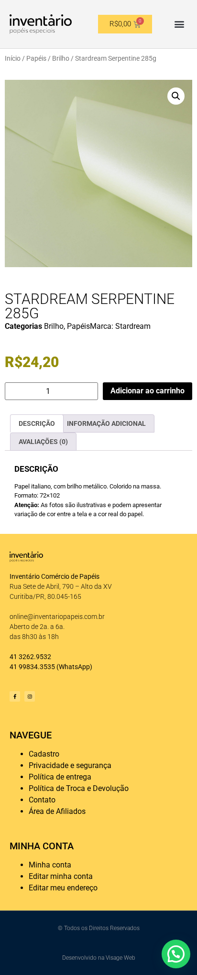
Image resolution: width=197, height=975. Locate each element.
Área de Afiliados (57, 811)
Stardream (133, 326)
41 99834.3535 (32, 667)
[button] (179, 24)
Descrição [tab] (37, 423)
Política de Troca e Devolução (79, 788)
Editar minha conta (61, 876)
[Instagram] (29, 696)
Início (13, 58)
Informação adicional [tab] (106, 423)
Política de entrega (60, 776)
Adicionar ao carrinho (147, 390)
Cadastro (44, 753)
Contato (42, 799)
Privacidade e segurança (70, 765)
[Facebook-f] (15, 696)
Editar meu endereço (63, 887)
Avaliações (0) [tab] (43, 441)
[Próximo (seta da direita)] (180, 487)
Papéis (36, 58)
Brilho (60, 58)
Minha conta (50, 864)
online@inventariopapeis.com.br (57, 616)
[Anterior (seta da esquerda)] (16, 487)
